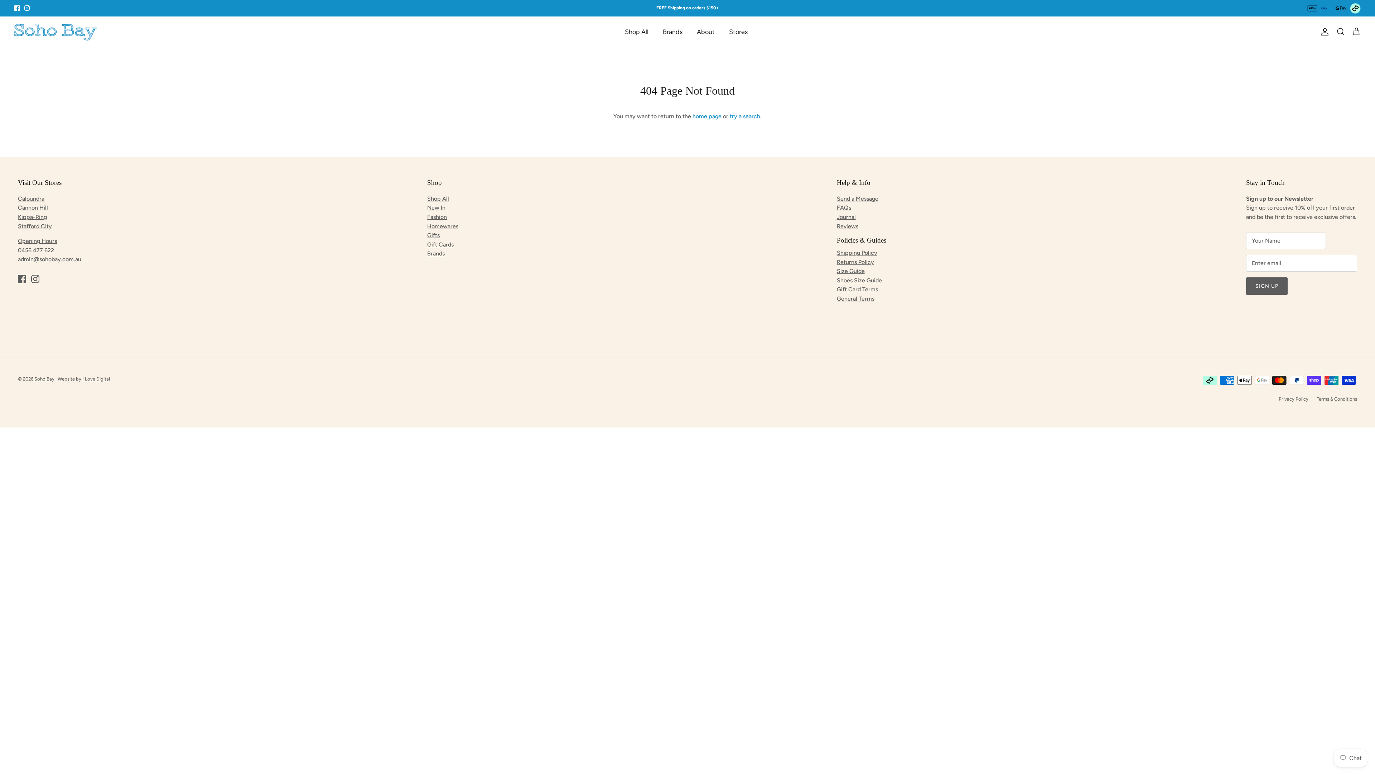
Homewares (442, 226)
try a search (745, 116)
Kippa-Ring (32, 217)
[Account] (1323, 32)
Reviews (847, 226)
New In (436, 207)
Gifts (433, 235)
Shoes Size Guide (859, 280)
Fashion (437, 217)
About (706, 32)
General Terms (855, 298)
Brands (672, 32)
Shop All (636, 32)
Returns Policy (855, 262)
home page (707, 116)
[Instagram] (27, 8)
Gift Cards (440, 244)
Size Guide (851, 271)
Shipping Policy (857, 252)
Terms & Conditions (1337, 399)
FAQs (844, 207)
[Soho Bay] (55, 32)
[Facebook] (17, 8)
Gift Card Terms (857, 289)
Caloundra (31, 198)
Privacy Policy (1293, 399)
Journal (846, 217)
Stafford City (35, 226)
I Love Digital (96, 379)
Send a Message (857, 198)
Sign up (1266, 286)
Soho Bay (44, 379)
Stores (738, 32)
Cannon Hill (33, 207)
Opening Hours (37, 241)
